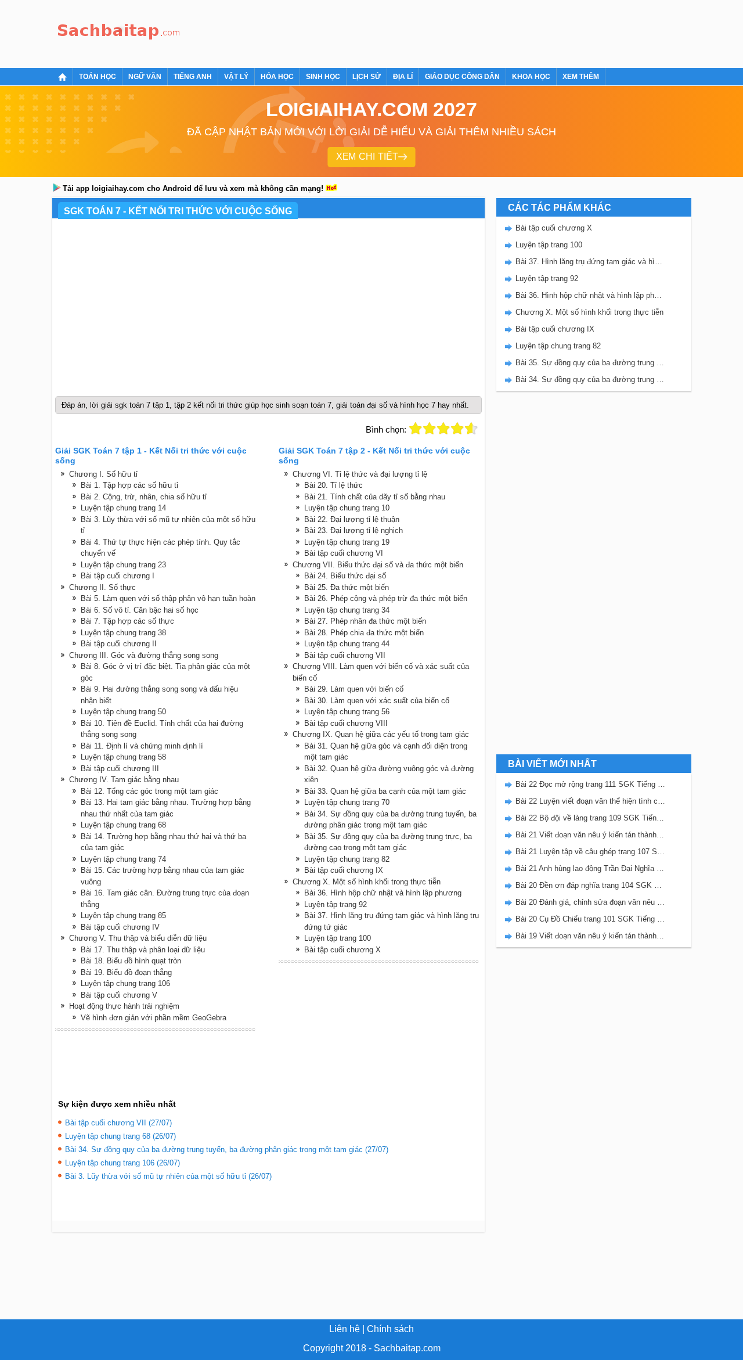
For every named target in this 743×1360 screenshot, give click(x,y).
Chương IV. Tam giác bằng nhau (124, 779)
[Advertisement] (397, 32)
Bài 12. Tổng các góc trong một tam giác (149, 791)
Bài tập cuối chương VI (343, 553)
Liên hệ (344, 1329)
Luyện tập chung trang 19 (346, 542)
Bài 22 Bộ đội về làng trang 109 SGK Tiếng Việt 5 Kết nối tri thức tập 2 (590, 818)
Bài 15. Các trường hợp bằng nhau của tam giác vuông (162, 876)
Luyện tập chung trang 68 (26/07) (120, 1136)
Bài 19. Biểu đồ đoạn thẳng (126, 972)
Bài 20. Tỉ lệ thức (333, 485)
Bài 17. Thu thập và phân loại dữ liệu (143, 949)
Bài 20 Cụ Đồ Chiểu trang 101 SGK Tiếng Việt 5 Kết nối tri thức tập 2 (590, 919)
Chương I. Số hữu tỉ (103, 474)
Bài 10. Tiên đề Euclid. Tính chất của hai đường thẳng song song (162, 729)
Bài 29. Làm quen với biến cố (353, 689)
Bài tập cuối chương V (119, 995)
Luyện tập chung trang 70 (346, 802)
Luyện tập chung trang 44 (346, 643)
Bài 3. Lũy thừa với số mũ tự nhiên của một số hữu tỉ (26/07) (168, 1176)
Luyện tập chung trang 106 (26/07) (122, 1162)
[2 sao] (430, 429)
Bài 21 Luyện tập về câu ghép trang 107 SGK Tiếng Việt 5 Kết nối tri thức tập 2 (590, 851)
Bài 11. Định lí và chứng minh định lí (142, 746)
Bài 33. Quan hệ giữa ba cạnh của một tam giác (385, 791)
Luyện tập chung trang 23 (123, 564)
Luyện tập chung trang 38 (123, 632)
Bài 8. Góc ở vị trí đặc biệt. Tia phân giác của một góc (165, 672)
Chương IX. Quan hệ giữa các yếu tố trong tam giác (381, 734)
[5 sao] (471, 429)
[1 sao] (416, 429)
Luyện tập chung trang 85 (123, 915)
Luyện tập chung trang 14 (123, 507)
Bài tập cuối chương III (120, 768)
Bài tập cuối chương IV (120, 927)
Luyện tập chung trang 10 (346, 507)
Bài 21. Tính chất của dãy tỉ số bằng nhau (374, 496)
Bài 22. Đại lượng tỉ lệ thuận (351, 519)
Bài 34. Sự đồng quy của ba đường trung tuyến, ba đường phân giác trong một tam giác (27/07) (226, 1149)
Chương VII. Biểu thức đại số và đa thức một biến (378, 564)
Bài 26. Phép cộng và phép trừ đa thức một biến (385, 598)
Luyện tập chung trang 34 (346, 610)
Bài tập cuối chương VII (344, 655)
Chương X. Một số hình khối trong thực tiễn (367, 881)
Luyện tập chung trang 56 (346, 711)
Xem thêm (580, 77)
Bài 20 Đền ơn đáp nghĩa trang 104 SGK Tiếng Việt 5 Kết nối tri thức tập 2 (590, 885)
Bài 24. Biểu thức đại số (345, 575)
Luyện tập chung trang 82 (346, 859)
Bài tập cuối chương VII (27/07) (118, 1122)
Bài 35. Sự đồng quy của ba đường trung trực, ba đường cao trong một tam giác (388, 842)
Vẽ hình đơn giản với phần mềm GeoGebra (153, 1017)
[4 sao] (457, 429)
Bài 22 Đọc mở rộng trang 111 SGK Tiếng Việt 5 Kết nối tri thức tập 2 (590, 784)
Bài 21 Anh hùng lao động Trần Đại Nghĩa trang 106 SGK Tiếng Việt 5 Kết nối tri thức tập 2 (590, 868)
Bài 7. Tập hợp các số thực (127, 621)
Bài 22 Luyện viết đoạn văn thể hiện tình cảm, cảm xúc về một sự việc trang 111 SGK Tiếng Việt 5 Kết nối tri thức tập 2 (590, 801)
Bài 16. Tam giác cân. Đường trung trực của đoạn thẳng (165, 898)
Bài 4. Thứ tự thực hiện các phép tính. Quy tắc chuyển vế (160, 548)
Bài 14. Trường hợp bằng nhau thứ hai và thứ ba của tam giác (163, 842)
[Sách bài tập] (119, 32)
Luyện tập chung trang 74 (123, 859)
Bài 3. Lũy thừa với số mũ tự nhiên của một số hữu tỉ (168, 525)
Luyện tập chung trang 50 (123, 711)
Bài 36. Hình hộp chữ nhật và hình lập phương (382, 892)
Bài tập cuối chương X (342, 949)
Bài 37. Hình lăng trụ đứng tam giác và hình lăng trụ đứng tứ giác (391, 921)
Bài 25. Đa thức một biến (346, 587)
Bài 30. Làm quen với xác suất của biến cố (376, 700)
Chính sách (390, 1329)
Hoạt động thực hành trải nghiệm (124, 1006)
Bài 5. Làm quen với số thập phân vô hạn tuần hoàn (168, 598)
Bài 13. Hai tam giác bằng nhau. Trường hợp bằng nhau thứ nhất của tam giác (166, 808)
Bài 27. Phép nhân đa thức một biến (365, 621)
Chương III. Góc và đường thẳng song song (143, 655)
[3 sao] (443, 429)
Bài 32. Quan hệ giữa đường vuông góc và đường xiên (389, 774)
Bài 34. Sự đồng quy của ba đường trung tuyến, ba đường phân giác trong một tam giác (390, 819)
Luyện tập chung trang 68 (123, 825)
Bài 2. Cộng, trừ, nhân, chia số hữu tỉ (144, 496)
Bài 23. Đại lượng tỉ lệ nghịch (353, 530)
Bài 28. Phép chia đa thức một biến (364, 632)
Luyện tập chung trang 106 (125, 983)
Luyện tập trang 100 (337, 938)
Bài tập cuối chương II (119, 643)
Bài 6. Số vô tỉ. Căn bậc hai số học (140, 610)
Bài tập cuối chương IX (343, 870)
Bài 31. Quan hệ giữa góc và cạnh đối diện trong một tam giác (385, 752)
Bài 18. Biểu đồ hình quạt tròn (131, 960)
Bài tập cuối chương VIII (346, 723)
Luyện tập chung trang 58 (123, 757)
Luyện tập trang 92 (335, 904)
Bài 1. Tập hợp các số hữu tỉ (129, 485)
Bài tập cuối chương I (117, 575)
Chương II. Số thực (102, 587)
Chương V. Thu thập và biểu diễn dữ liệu (138, 938)
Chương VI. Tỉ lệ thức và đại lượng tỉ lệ (360, 474)
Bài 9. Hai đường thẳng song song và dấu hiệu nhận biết (159, 695)
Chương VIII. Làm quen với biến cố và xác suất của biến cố (381, 672)
